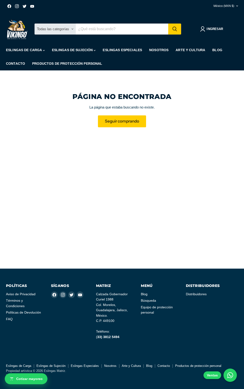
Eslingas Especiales (122, 50)
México (224, 6)
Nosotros (158, 50)
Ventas (212, 375)
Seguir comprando (122, 121)
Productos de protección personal (67, 63)
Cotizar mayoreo (29, 379)
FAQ (9, 319)
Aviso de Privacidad (21, 294)
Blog (217, 50)
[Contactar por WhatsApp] (230, 375)
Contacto (15, 63)
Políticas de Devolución (23, 312)
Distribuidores (196, 294)
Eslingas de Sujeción (73, 50)
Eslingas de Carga (24, 50)
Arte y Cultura (190, 50)
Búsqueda (148, 300)
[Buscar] (174, 29)
